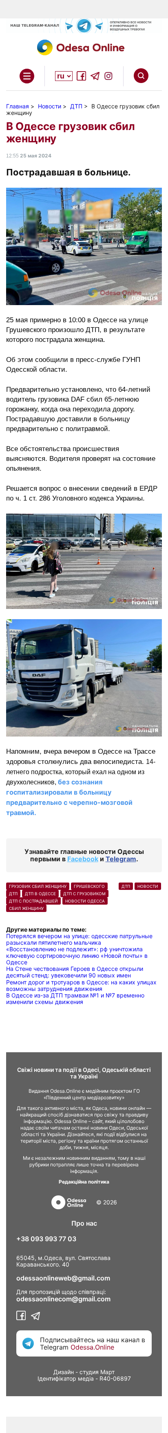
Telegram (121, 859)
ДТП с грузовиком (84, 893)
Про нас (84, 1223)
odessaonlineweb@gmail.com (63, 1278)
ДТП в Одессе (40, 893)
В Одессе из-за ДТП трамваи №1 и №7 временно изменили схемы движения (75, 998)
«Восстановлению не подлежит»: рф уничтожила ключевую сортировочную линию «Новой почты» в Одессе (77, 956)
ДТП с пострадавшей (33, 900)
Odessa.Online (92, 1347)
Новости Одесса (85, 900)
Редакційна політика (84, 1182)
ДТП (13, 893)
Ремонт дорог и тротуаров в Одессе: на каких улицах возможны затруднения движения (81, 985)
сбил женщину (26, 908)
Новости (147, 886)
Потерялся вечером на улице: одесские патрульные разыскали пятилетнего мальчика (79, 939)
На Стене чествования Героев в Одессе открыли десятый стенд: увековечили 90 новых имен (74, 972)
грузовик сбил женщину (37, 886)
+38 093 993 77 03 (46, 1238)
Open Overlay (27, 76)
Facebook (82, 859)
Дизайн (63, 1371)
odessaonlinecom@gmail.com (63, 1299)
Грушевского (89, 886)
